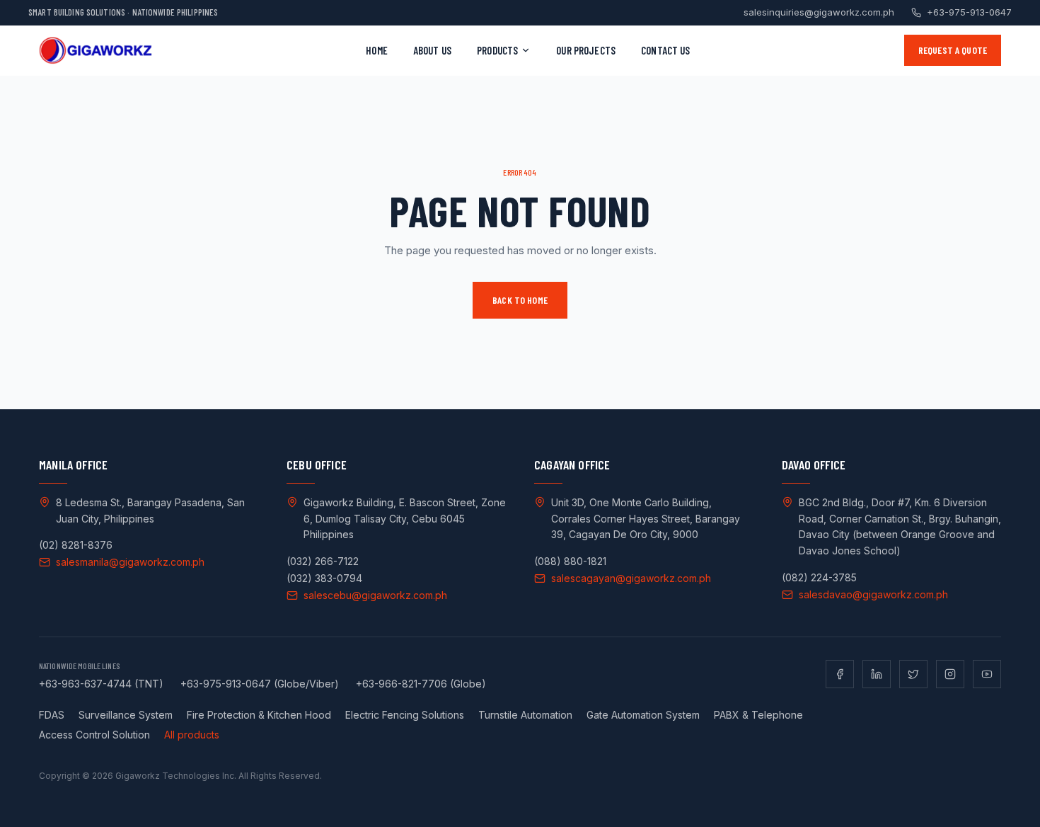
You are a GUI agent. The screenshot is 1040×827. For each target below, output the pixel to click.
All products (191, 735)
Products (497, 50)
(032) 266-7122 (323, 561)
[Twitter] (913, 674)
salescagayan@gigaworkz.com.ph (631, 578)
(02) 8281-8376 (75, 545)
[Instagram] (950, 674)
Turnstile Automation (525, 715)
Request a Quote (952, 50)
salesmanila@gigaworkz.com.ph (130, 562)
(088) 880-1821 (570, 561)
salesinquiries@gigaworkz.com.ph (819, 12)
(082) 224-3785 (819, 577)
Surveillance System (126, 715)
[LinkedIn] (876, 674)
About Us (432, 50)
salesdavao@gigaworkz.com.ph (873, 594)
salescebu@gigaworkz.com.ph (375, 595)
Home (377, 50)
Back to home (520, 300)
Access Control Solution (94, 735)
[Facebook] (840, 674)
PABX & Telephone (758, 715)
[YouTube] (987, 674)
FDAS (51, 715)
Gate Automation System (643, 715)
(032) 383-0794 (324, 578)
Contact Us (666, 50)
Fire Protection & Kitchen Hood (259, 715)
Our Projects (586, 50)
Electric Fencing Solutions (404, 715)
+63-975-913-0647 (969, 12)
